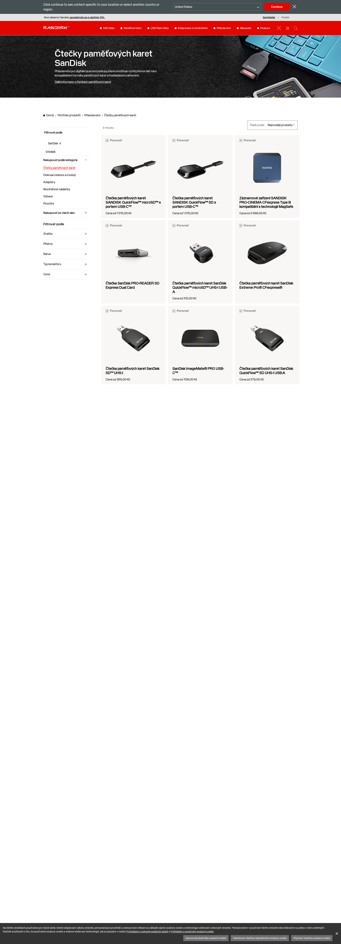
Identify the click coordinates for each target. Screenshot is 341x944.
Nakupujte (245, 28)
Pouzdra (48, 203)
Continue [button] (277, 7)
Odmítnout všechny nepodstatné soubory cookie (260, 938)
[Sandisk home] (56, 28)
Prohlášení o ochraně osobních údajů (147, 931)
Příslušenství (224, 28)
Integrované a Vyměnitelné (193, 28)
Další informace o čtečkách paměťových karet (83, 82)
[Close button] (294, 7)
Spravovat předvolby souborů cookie (206, 938)
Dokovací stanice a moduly (59, 175)
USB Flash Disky (160, 28)
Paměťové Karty (133, 28)
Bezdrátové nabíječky (56, 189)
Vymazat (50, 151)
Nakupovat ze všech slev (59, 213)
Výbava (48, 196)
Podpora (265, 28)
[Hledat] (295, 28)
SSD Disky (109, 28)
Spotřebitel (269, 17)
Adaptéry (49, 182)
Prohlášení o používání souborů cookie (192, 931)
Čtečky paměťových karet (59, 168)
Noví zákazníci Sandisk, (74, 17)
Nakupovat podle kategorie (60, 160)
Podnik (285, 17)
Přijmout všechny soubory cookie (311, 938)
